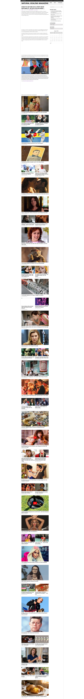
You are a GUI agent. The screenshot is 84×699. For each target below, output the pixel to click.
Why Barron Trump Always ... (49, 0)
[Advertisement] (35, 22)
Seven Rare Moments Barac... (30, 0)
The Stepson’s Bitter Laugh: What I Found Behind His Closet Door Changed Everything (56, 17)
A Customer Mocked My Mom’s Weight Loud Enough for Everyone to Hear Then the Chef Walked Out (56, 12)
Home (51, 2)
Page (55, 2)
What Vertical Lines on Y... (40, 0)
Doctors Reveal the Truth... (58, 0)
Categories (60, 2)
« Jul (50, 43)
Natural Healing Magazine (34, 3)
